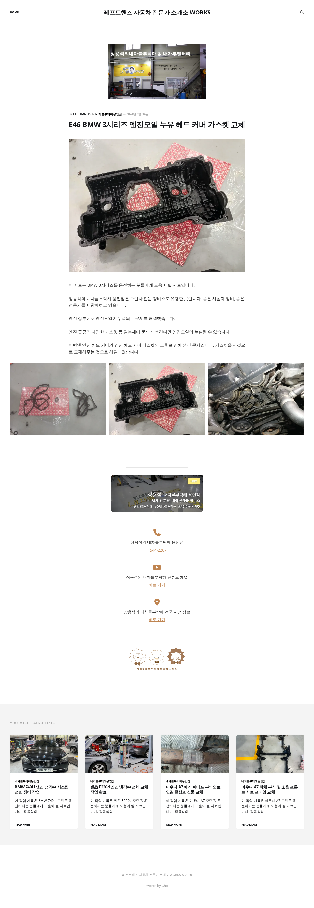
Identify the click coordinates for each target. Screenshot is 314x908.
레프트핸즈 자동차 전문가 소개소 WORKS (157, 12)
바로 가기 (157, 585)
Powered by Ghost (157, 885)
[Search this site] (302, 12)
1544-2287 (157, 550)
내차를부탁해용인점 (108, 114)
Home (14, 12)
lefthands (82, 114)
